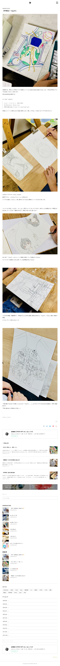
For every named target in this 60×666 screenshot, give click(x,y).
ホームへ (55, 657)
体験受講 (26, 590)
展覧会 (4, 592)
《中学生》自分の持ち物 (8, 472)
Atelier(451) (4, 417)
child (25, 592)
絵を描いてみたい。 (14, 522)
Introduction (5, 590)
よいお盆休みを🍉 (14, 568)
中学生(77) (9, 417)
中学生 (41, 590)
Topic (21, 590)
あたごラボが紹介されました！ (16, 543)
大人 (31, 590)
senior (15, 592)
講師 (50, 590)
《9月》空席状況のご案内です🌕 (17, 508)
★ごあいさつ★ (13, 515)
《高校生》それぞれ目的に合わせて (11, 460)
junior (20, 592)
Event (16, 590)
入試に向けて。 (13, 536)
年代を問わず (13, 529)
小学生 (46, 590)
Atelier (12, 590)
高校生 (36, 590)
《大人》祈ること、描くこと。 (10, 447)
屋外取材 (10, 592)
